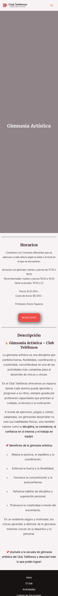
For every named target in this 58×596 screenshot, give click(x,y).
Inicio (29, 577)
